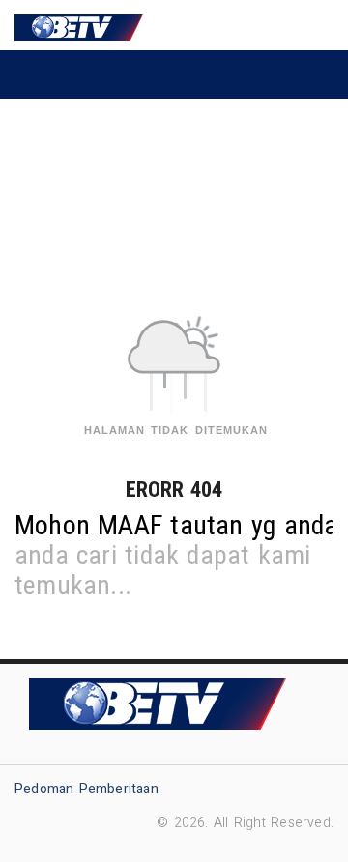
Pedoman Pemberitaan (86, 789)
